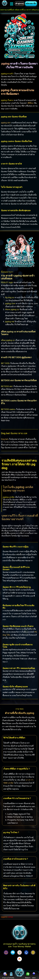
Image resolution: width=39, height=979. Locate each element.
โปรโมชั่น (11, 978)
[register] (34, 974)
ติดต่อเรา (27, 978)
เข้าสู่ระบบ (5, 978)
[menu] (11, 4)
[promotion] (11, 974)
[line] (28, 974)
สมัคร (34, 978)
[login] (5, 974)
